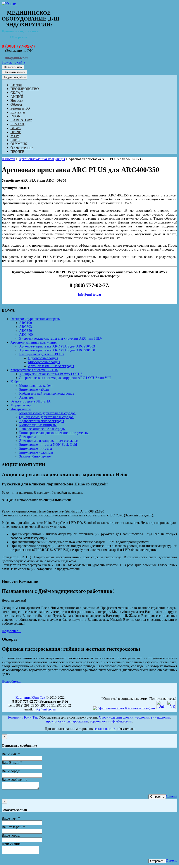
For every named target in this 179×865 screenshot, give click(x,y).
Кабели (15, 381)
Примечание (11, 844)
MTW (14, 136)
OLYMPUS (18, 144)
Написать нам (13, 67)
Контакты (17, 112)
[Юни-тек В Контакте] (171, 708)
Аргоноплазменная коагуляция (42, 159)
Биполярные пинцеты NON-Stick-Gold (48, 444)
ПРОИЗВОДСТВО (24, 89)
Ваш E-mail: (12, 762)
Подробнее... (11, 631)
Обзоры (16, 104)
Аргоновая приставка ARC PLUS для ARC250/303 (57, 346)
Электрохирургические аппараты (35, 319)
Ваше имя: (11, 754)
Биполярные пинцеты (35, 448)
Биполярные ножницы (36, 452)
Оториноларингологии (116, 717)
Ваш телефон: (13, 827)
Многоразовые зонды (44, 362)
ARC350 (25, 330)
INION (15, 116)
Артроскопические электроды (41, 421)
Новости (16, 100)
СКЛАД (16, 93)
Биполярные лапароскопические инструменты (54, 433)
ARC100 (25, 323)
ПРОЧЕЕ (17, 151)
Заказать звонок (14, 72)
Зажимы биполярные (35, 456)
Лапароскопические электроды (42, 429)
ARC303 (25, 326)
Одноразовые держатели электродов (46, 417)
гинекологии (160, 717)
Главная (16, 85)
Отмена (171, 796)
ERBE (15, 140)
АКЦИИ (16, 96)
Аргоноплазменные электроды (51, 366)
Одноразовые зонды (43, 358)
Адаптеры (26, 397)
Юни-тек (8, 159)
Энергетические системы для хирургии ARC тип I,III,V (60, 338)
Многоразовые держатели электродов (47, 413)
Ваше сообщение (14, 779)
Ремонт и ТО (20, 108)
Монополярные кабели (36, 385)
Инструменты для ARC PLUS (41, 354)
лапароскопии (77, 721)
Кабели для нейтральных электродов (46, 393)
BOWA (15, 128)
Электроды (27, 437)
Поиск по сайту (14, 62)
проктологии (55, 721)
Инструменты (20, 409)
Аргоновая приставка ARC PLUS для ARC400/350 (57, 350)
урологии (142, 717)
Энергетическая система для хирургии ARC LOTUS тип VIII (65, 378)
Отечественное (21, 148)
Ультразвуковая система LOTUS (34, 370)
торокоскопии (100, 721)
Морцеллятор (20, 405)
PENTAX (17, 124)
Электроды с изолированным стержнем (48, 440)
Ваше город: (11, 771)
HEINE (15, 132)
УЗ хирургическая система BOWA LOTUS (51, 374)
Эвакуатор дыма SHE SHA (30, 401)
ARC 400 (26, 334)
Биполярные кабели (34, 389)
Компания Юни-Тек (30, 697)
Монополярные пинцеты (38, 425)
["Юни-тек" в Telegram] (124, 708)
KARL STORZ (21, 120)
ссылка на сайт (105, 729)
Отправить (157, 796)
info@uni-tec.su (89, 294)
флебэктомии (122, 721)
